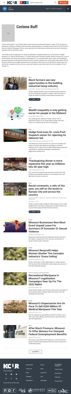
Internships (43, 380)
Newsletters (29, 380)
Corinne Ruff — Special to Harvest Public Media (40, 89)
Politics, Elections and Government (39, 272)
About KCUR (29, 365)
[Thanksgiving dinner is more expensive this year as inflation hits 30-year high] (15, 164)
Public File (57, 377)
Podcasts (28, 376)
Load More (35, 351)
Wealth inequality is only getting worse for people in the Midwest (47, 112)
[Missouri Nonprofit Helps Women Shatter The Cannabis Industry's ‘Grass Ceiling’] (15, 253)
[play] (4, 9)
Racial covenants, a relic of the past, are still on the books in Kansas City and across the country (47, 190)
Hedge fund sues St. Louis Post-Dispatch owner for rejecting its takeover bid (47, 135)
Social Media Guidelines (58, 365)
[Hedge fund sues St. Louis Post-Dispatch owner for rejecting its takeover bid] (15, 135)
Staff (41, 368)
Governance (58, 373)
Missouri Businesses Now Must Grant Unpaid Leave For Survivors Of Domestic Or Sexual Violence (48, 227)
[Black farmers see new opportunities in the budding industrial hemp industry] (15, 83)
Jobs (41, 376)
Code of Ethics (59, 369)
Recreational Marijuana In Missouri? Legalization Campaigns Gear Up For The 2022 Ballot (45, 280)
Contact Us (43, 372)
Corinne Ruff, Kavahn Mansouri (36, 141)
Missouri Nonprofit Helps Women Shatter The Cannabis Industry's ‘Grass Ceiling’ (46, 253)
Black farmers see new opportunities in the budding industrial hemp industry (45, 83)
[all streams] (68, 8)
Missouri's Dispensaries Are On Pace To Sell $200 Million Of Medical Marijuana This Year (47, 306)
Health (30, 220)
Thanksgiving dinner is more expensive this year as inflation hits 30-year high (47, 163)
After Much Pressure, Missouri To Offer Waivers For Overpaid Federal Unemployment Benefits (48, 331)
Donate (64, 3)
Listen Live (29, 368)
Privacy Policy (58, 381)
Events (42, 365)
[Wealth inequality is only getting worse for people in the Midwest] (15, 113)
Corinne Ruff (31, 116)
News (30, 77)
